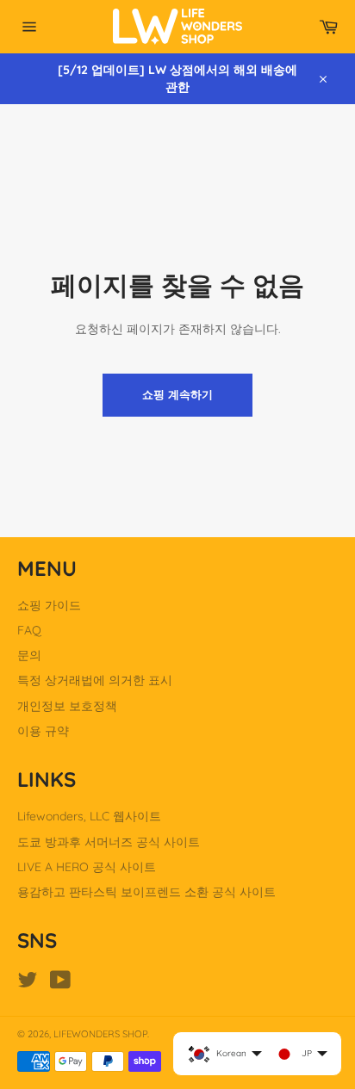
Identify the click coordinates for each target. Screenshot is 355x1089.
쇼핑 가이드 (49, 605)
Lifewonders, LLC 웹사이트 (89, 816)
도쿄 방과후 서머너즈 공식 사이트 (108, 842)
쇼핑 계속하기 (177, 394)
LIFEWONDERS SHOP (100, 1034)
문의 (29, 655)
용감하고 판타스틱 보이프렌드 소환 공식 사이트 (146, 892)
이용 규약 (43, 731)
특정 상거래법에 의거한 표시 (94, 680)
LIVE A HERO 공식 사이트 (86, 867)
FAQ (29, 630)
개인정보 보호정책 (67, 706)
